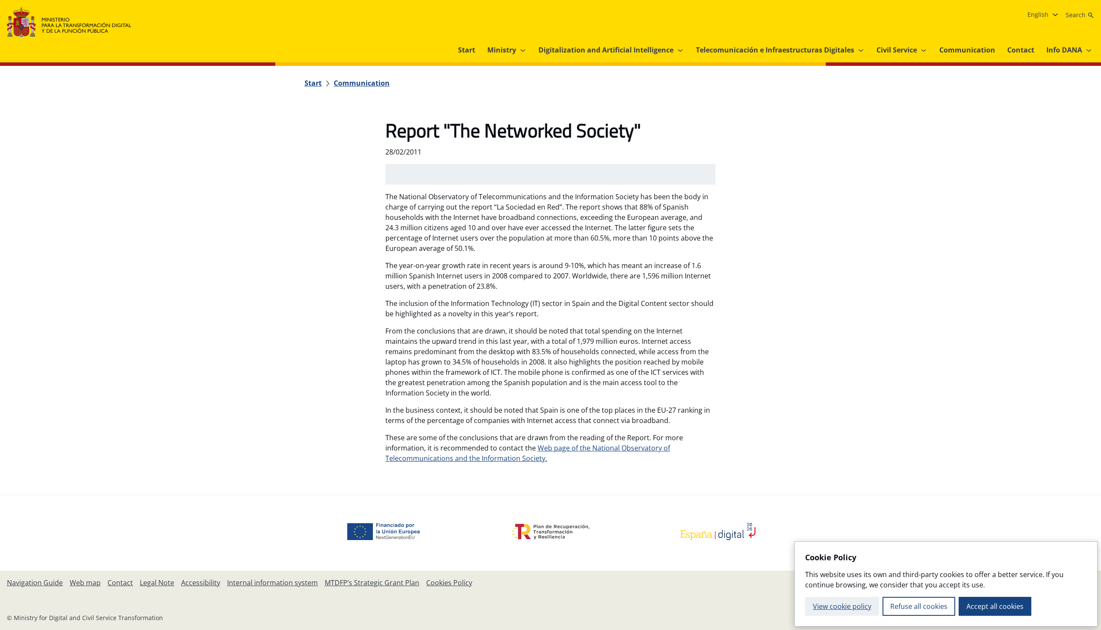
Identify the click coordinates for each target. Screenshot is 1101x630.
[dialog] (946, 584)
